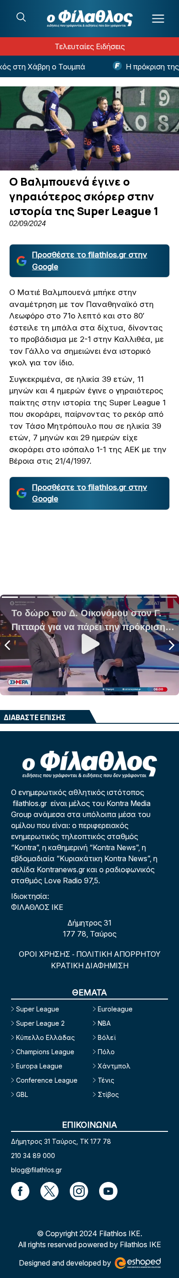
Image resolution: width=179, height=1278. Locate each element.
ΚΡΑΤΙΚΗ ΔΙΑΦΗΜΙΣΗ (90, 965)
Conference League (47, 1080)
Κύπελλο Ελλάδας (45, 1037)
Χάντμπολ (114, 1066)
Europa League (39, 1066)
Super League (37, 1009)
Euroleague (115, 1009)
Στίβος (108, 1094)
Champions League (45, 1052)
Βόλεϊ (107, 1037)
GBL (22, 1094)
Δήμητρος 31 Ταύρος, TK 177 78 (61, 1141)
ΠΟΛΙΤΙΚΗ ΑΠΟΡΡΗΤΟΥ (118, 954)
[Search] (21, 17)
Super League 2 (40, 1023)
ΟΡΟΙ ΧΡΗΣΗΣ (45, 954)
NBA (104, 1023)
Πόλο (106, 1052)
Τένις (106, 1080)
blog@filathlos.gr (36, 1170)
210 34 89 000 (33, 1155)
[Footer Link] (20, 1191)
